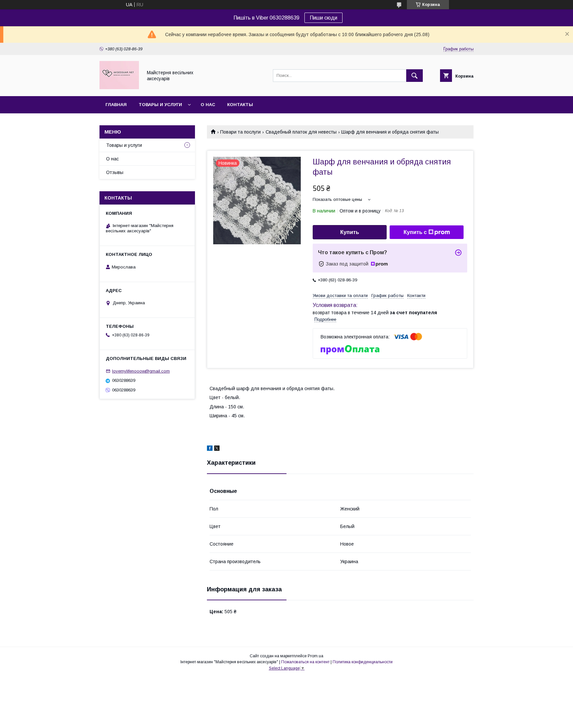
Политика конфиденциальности (363, 662)
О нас (208, 104)
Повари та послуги (240, 132)
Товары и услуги (160, 104)
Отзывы (114, 172)
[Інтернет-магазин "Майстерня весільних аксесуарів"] (119, 87)
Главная (116, 104)
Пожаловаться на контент (305, 662)
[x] (217, 449)
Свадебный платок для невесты (301, 132)
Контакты (240, 104)
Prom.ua (315, 656)
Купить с (415, 232)
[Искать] (414, 75)
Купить (349, 232)
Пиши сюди (323, 18)
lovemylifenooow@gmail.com (141, 371)
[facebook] (210, 449)
